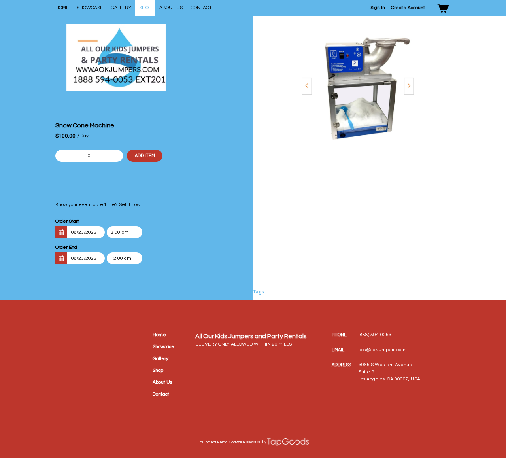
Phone (339, 335)
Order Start (67, 221)
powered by (256, 442)
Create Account (408, 7)
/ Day (83, 135)
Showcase (90, 7)
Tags (258, 291)
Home (62, 7)
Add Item (145, 155)
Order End (66, 247)
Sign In (377, 7)
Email (338, 350)
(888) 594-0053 (375, 334)
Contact (201, 7)
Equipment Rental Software (221, 442)
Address (341, 365)
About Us (171, 7)
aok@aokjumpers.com (382, 349)
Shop (145, 7)
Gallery (121, 7)
